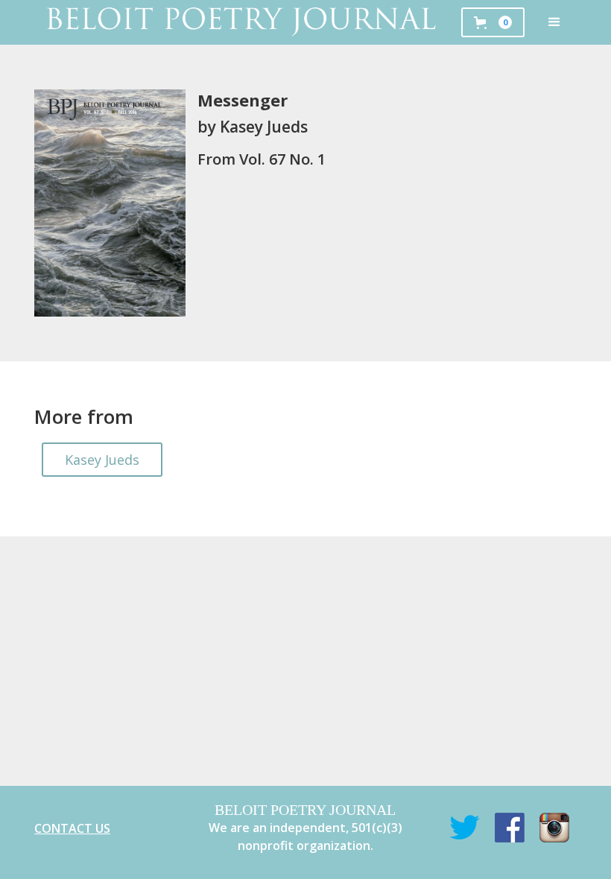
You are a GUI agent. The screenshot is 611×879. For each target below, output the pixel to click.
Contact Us (72, 828)
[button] (554, 22)
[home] (240, 22)
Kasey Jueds (102, 460)
